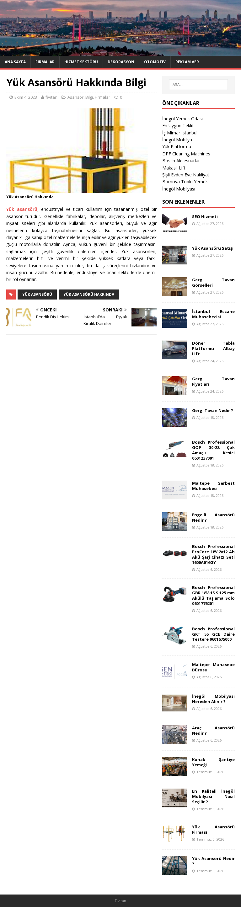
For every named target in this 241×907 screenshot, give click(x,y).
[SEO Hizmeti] (174, 229)
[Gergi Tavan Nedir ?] (174, 423)
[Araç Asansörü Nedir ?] (174, 740)
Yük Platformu (176, 146)
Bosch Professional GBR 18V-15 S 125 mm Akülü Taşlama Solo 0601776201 (213, 595)
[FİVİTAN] (120, 52)
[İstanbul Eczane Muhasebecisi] (174, 324)
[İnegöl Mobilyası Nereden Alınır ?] (174, 709)
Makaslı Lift (173, 168)
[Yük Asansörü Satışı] (174, 261)
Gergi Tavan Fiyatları (213, 381)
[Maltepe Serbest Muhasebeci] (174, 496)
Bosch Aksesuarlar (181, 161)
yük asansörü (37, 294)
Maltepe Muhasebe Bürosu (213, 667)
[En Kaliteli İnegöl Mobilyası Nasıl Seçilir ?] (174, 804)
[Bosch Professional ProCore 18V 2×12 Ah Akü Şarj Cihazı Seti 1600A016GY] (174, 559)
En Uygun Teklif (178, 125)
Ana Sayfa (15, 62)
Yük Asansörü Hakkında (88, 294)
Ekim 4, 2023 (25, 97)
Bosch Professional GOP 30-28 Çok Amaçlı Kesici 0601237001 (213, 450)
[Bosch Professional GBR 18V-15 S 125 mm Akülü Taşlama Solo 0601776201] (174, 600)
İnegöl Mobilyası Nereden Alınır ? (213, 698)
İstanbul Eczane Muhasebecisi (213, 314)
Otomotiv (155, 62)
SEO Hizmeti (205, 216)
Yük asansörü (21, 209)
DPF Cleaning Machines (186, 154)
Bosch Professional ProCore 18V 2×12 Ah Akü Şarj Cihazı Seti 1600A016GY (213, 554)
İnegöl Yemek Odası (182, 119)
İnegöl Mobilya (177, 140)
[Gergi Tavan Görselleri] (174, 292)
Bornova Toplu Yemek (185, 182)
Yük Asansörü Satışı (212, 248)
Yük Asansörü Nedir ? (213, 861)
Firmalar (45, 62)
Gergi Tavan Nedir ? (212, 410)
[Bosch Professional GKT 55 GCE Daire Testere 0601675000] (174, 641)
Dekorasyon (121, 62)
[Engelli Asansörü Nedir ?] (174, 527)
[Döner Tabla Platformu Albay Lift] (174, 356)
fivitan (51, 97)
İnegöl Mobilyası (178, 189)
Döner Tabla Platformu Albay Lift (213, 348)
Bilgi (89, 97)
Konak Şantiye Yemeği (213, 762)
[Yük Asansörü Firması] (174, 839)
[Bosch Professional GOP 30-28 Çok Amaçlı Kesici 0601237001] (174, 455)
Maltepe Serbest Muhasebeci (213, 485)
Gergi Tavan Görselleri (213, 282)
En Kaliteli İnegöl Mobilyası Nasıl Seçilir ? (213, 796)
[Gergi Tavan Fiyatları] (174, 391)
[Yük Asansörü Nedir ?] (174, 871)
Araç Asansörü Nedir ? (213, 730)
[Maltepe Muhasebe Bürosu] (174, 677)
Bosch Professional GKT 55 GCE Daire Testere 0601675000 (213, 634)
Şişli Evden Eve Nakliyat (185, 175)
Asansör (75, 97)
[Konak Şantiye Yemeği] (174, 772)
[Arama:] (198, 84)
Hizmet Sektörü (81, 62)
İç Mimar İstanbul (179, 133)
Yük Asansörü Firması (213, 829)
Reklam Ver (187, 62)
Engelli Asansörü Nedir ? (213, 517)
